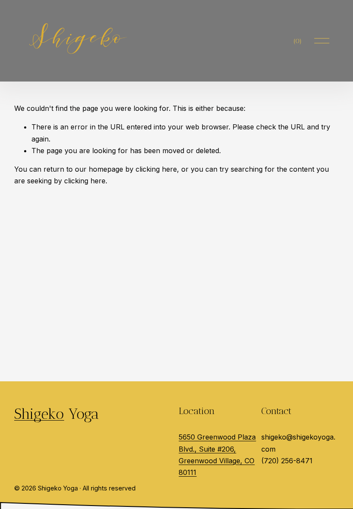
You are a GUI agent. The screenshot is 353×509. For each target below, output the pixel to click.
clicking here (156, 169)
